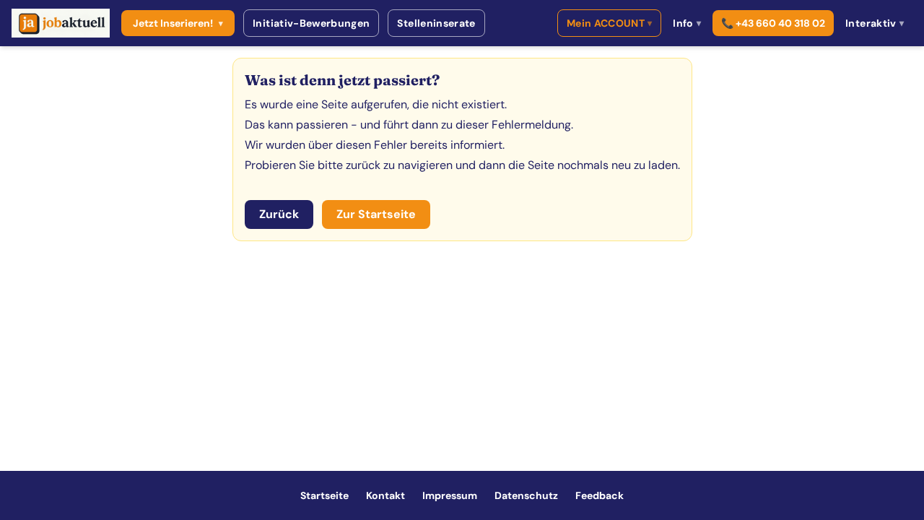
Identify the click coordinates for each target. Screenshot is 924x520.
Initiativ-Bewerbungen (311, 23)
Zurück (279, 214)
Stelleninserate (436, 23)
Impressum (449, 495)
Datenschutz (526, 495)
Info (687, 23)
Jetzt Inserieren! (178, 23)
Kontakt (385, 495)
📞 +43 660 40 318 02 (773, 23)
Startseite (324, 495)
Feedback (599, 495)
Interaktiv (874, 23)
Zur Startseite (376, 214)
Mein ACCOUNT (610, 23)
